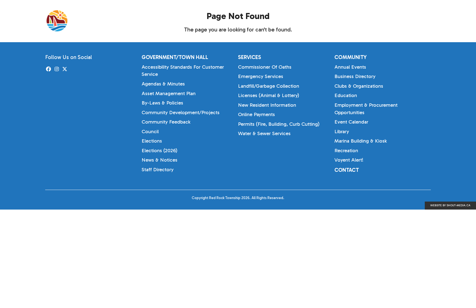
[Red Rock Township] (86, 21)
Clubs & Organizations (358, 86)
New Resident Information (267, 105)
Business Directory (354, 76)
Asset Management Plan (169, 93)
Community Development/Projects (181, 112)
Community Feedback (166, 122)
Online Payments (256, 114)
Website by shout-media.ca (450, 205)
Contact (346, 170)
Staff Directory (158, 170)
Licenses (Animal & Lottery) (268, 95)
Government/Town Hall (308, 20)
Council (150, 131)
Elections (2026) (159, 151)
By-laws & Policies (162, 103)
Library (341, 131)
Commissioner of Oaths (264, 67)
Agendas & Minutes (163, 84)
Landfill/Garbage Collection (268, 86)
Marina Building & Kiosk (360, 141)
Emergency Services (260, 76)
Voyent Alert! (348, 160)
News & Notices (159, 160)
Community (404, 20)
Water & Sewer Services (264, 133)
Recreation (346, 151)
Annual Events (350, 67)
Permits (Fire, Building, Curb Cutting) (279, 124)
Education (345, 95)
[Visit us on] (48, 69)
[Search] (436, 21)
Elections (152, 141)
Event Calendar (351, 122)
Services (363, 20)
